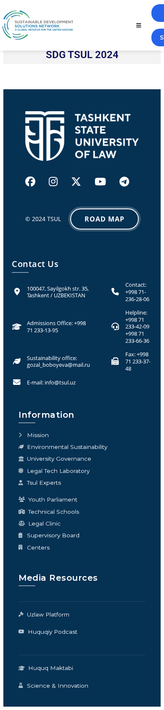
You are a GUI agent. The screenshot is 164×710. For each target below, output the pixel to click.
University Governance (59, 458)
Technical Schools (53, 511)
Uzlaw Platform (48, 614)
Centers (38, 547)
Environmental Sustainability (67, 446)
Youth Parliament (52, 499)
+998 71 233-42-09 (137, 323)
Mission (38, 435)
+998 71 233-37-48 (138, 361)
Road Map (104, 219)
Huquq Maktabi (50, 668)
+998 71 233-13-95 (56, 326)
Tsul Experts (44, 482)
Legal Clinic (44, 523)
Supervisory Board (53, 535)
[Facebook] (30, 181)
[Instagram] (53, 181)
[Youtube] (100, 181)
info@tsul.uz (60, 382)
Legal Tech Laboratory (58, 470)
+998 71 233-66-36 (137, 337)
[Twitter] (76, 181)
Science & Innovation (57, 685)
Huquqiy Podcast (52, 631)
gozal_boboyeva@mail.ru (58, 364)
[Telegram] (124, 181)
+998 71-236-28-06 (137, 295)
